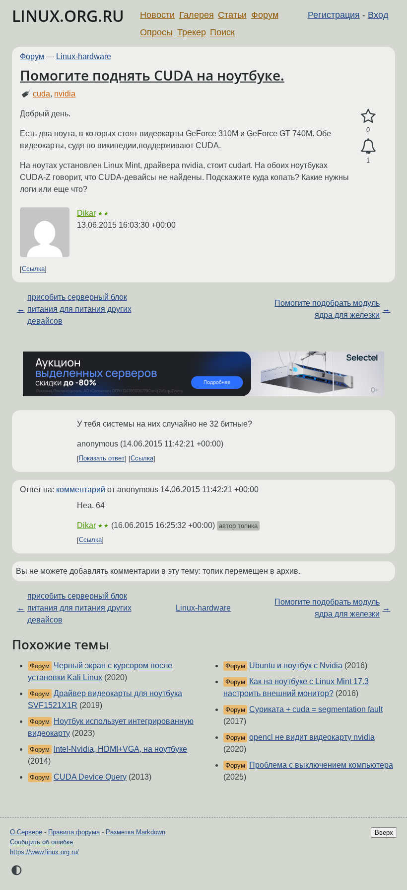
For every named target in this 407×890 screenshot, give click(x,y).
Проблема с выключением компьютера (321, 765)
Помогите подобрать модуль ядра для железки (327, 309)
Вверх (384, 832)
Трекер (191, 32)
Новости (157, 15)
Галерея (196, 15)
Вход (378, 15)
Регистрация (334, 15)
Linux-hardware (83, 56)
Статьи (232, 15)
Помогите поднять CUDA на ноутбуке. (152, 75)
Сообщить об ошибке (41, 842)
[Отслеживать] (368, 147)
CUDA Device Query (90, 777)
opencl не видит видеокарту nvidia (312, 737)
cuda (41, 93)
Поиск (222, 32)
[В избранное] (368, 116)
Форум (264, 15)
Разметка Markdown (135, 832)
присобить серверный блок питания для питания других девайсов (79, 309)
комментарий (80, 489)
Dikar (86, 213)
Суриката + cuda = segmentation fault (316, 709)
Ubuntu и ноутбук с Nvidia (295, 665)
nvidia (64, 93)
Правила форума (74, 832)
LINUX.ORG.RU (68, 15)
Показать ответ (102, 458)
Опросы (156, 32)
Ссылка (33, 269)
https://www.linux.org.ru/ (44, 852)
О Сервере (26, 832)
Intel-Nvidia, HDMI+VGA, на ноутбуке (120, 749)
